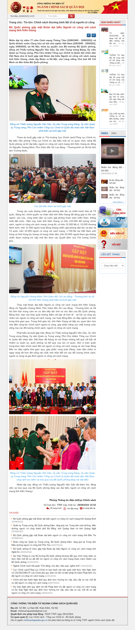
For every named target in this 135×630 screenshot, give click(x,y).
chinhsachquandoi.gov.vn (36, 620)
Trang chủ (15, 22)
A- (89, 35)
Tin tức (28, 22)
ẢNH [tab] (113, 133)
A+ (94, 35)
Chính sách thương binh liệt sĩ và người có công (64, 22)
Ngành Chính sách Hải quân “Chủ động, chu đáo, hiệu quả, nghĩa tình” (52, 566)
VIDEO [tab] (104, 133)
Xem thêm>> (118, 202)
